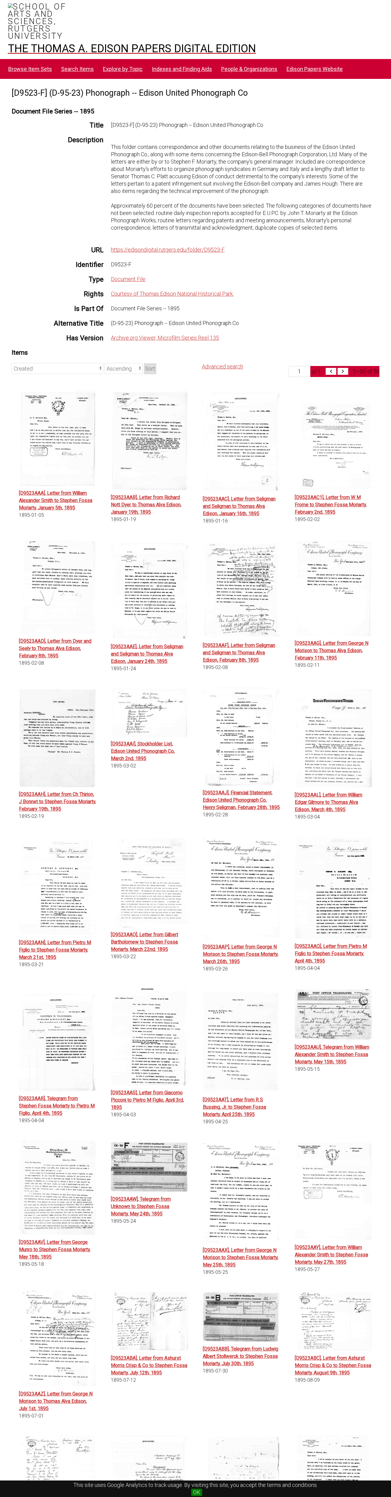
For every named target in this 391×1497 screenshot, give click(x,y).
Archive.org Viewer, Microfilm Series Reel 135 (165, 338)
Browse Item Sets (30, 69)
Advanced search (222, 366)
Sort (150, 368)
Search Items (77, 69)
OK (196, 1492)
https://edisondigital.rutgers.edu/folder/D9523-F (168, 249)
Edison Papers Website (315, 69)
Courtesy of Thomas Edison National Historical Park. (172, 293)
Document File (128, 279)
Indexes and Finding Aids (182, 69)
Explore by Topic (123, 69)
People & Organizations (249, 69)
